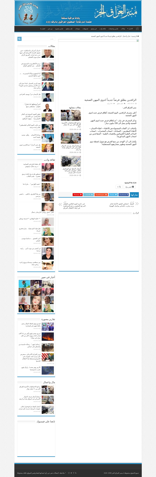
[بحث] (19, 39)
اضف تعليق (120, 103)
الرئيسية (137, 28)
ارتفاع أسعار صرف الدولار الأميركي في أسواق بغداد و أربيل (71, 147)
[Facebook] (73, 473)
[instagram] (69, 473)
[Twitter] (71, 473)
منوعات (77, 29)
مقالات (123, 29)
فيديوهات (85, 29)
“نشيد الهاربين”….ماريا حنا (31, 184)
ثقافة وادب (102, 29)
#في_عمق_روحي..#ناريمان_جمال (42, 212)
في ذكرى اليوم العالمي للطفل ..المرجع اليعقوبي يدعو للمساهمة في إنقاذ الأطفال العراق (75, 205)
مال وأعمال (126, 36)
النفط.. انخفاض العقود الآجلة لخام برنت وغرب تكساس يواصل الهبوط (121, 204)
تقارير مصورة (59, 29)
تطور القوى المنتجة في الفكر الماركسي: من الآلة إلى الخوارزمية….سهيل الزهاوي (30, 116)
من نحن (50, 29)
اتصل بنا (42, 29)
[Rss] (76, 473)
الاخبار (131, 29)
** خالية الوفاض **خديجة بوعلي (29, 219)
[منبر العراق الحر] (78, 13)
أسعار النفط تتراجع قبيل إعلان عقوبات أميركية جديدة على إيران (72, 170)
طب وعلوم (69, 29)
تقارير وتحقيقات (113, 29)
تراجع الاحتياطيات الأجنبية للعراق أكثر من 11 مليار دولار (71, 124)
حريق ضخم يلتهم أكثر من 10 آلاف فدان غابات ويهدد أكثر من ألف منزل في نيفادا (29, 336)
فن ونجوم (94, 29)
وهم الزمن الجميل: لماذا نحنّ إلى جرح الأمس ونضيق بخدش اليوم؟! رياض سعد (29, 85)
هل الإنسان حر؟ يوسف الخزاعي (29, 94)
